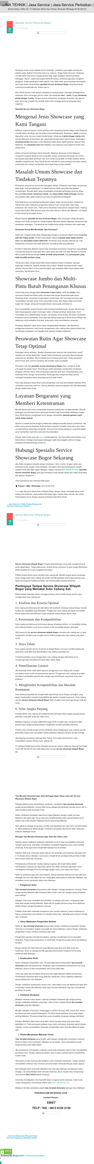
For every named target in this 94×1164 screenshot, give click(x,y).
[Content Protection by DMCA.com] (6, 1151)
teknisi (42, 437)
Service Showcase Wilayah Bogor (32, 514)
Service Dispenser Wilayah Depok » (22, 1137)
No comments (23, 28)
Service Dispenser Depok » (19, 506)
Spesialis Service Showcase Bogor (33, 22)
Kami (17, 491)
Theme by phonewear (35, 1155)
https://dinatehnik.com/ (61, 1082)
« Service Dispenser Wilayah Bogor (22, 1135)
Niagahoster (18, 1155)
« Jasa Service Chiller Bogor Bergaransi (24, 504)
